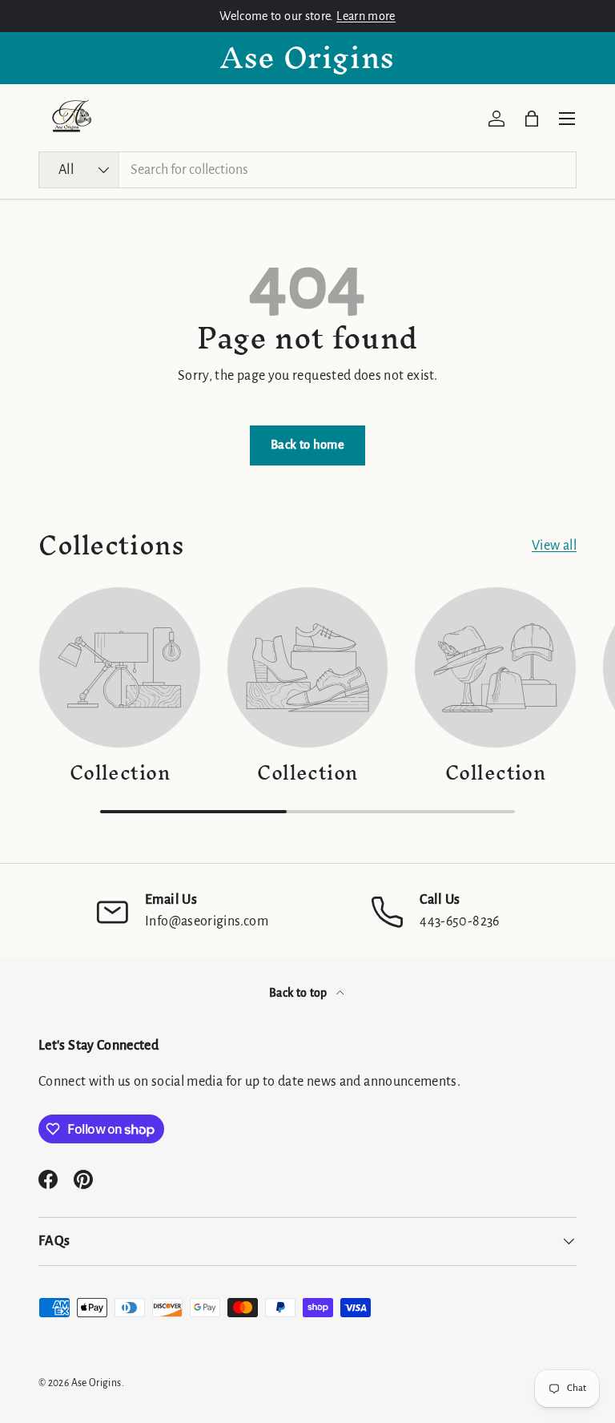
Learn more (366, 16)
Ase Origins (96, 1383)
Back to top (299, 992)
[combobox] (307, 169)
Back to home (307, 444)
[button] (531, 118)
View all (554, 545)
